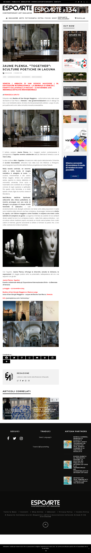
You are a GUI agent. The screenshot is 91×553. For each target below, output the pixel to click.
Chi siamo (6, 1)
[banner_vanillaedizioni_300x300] (75, 151)
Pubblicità (16, 1)
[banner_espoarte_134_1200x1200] (75, 54)
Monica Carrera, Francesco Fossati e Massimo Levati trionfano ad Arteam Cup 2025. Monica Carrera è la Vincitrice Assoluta (80, 444)
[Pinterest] (21, 357)
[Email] (37, 357)
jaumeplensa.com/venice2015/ (17, 298)
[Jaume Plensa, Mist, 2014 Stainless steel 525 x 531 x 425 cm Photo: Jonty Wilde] (31, 148)
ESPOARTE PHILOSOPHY (63, 18)
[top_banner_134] (61, 7)
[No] (89, 549)
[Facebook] (6, 357)
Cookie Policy (82, 512)
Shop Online (37, 512)
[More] (6, 361)
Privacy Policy (66, 512)
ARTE (21, 18)
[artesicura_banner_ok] (75, 109)
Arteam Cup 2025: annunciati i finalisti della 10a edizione (80, 480)
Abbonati (51, 512)
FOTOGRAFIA (31, 18)
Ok (46, 550)
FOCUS (48, 18)
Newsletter (25, 1)
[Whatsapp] (29, 357)
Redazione (8, 73)
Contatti (57, 1)
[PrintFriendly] (52, 357)
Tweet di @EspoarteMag (41, 447)
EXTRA (41, 18)
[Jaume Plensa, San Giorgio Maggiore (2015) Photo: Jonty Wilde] (22, 311)
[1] (75, 81)
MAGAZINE (13, 18)
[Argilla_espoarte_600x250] (75, 68)
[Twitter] (14, 357)
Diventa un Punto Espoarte (42, 1)
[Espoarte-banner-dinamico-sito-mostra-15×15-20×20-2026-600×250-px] (75, 123)
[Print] (44, 357)
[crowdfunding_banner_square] (75, 178)
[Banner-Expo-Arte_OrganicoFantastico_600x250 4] (75, 95)
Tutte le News (10, 512)
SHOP (54, 18)
